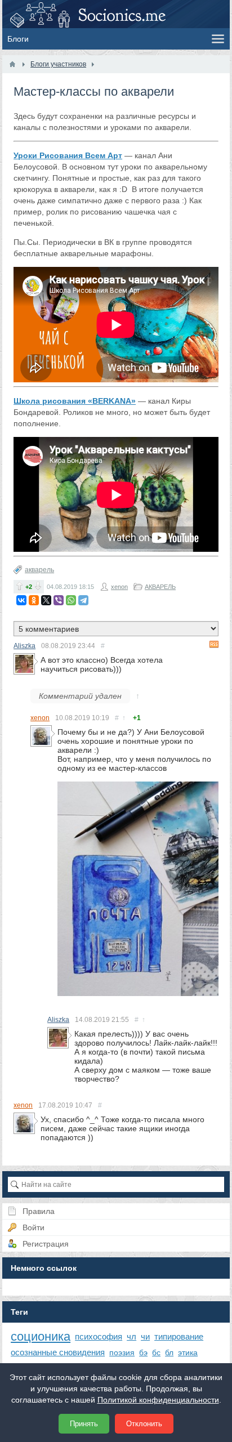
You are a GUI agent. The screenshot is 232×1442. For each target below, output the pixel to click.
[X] (46, 600)
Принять (84, 1423)
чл (131, 1336)
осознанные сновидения (58, 1352)
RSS (213, 644)
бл (169, 1352)
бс (156, 1352)
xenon (119, 586)
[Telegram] (83, 600)
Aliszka (24, 646)
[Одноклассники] (34, 600)
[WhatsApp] (71, 600)
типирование (178, 1336)
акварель (39, 570)
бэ (143, 1352)
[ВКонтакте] (21, 600)
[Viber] (58, 600)
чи (145, 1336)
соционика (40, 1336)
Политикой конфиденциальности (158, 1399)
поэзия (122, 1352)
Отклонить (144, 1423)
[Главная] (12, 64)
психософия (98, 1336)
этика (188, 1352)
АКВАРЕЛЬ (160, 586)
